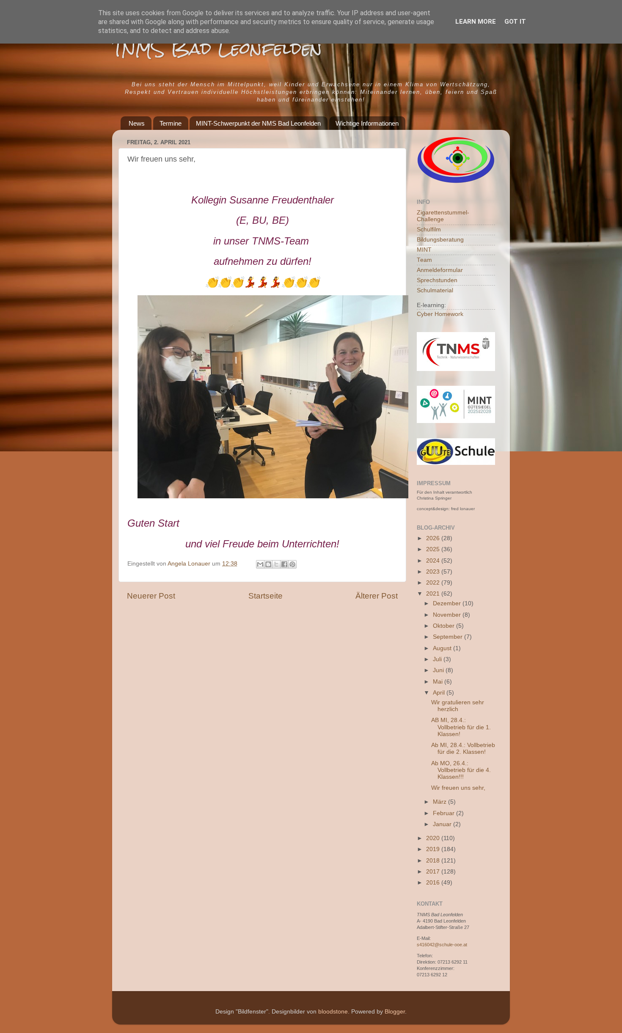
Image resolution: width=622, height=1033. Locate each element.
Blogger (395, 1011)
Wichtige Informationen (367, 123)
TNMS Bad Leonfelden (217, 48)
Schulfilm (429, 229)
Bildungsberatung (440, 239)
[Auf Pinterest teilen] (292, 564)
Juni (439, 670)
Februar (444, 813)
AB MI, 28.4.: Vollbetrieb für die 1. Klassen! (461, 727)
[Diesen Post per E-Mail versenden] (260, 564)
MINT (424, 250)
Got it (515, 21)
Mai (438, 682)
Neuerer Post (151, 595)
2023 (433, 572)
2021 (433, 594)
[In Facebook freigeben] (284, 564)
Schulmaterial (435, 290)
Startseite (265, 595)
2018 (433, 860)
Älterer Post (376, 595)
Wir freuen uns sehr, (458, 788)
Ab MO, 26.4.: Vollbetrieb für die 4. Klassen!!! (461, 770)
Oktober (444, 626)
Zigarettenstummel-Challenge (443, 216)
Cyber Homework (440, 314)
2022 (433, 583)
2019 (433, 849)
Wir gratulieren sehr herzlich (457, 705)
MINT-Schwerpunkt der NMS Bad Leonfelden (258, 123)
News (137, 123)
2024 (433, 561)
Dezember (447, 603)
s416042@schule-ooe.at (442, 944)
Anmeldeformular (440, 270)
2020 (433, 838)
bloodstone (333, 1011)
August (443, 648)
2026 (433, 538)
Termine (171, 123)
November (447, 615)
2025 (433, 549)
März (440, 802)
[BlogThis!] (268, 564)
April (439, 693)
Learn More (475, 21)
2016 (433, 882)
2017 (433, 871)
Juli (438, 659)
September (448, 637)
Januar (443, 824)
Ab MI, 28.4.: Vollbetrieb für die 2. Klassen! (463, 748)
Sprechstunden (437, 280)
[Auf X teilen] (276, 564)
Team (424, 260)
